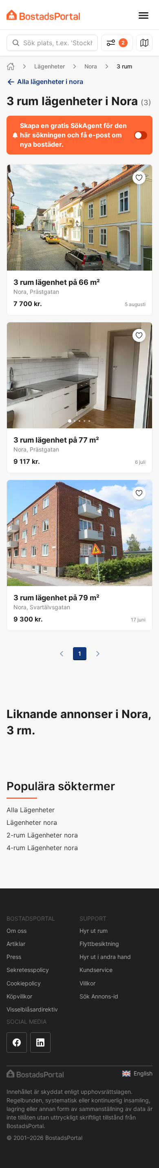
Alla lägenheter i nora (50, 81)
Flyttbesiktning (99, 943)
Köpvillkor (19, 996)
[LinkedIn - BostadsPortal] (40, 1042)
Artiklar (16, 943)
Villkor (87, 983)
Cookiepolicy (24, 983)
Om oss (16, 930)
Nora (90, 66)
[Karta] (144, 43)
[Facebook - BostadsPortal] (17, 1042)
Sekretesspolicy (28, 969)
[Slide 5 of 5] (89, 421)
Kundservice (96, 969)
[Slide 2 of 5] (74, 421)
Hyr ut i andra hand (105, 956)
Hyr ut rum (94, 930)
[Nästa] (97, 653)
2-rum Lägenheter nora (42, 835)
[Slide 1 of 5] (69, 421)
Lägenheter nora (32, 822)
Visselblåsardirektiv (32, 1009)
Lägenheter (49, 66)
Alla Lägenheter (31, 810)
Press (14, 956)
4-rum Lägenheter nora (42, 848)
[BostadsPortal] (43, 15)
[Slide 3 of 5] (79, 421)
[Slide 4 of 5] (84, 421)
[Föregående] (61, 653)
